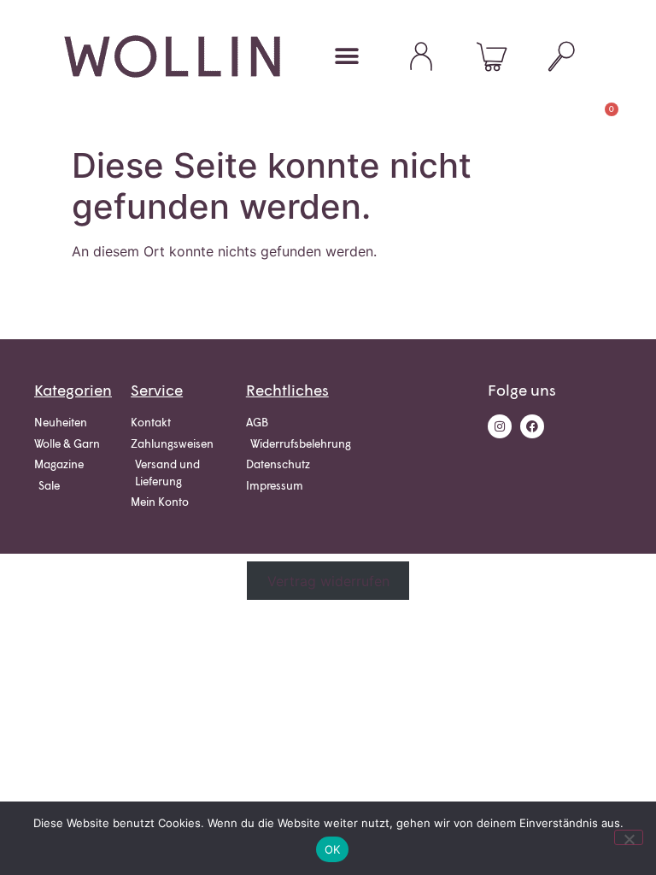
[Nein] (628, 837)
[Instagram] (500, 426)
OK (333, 849)
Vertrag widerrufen (328, 581)
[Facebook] (532, 426)
